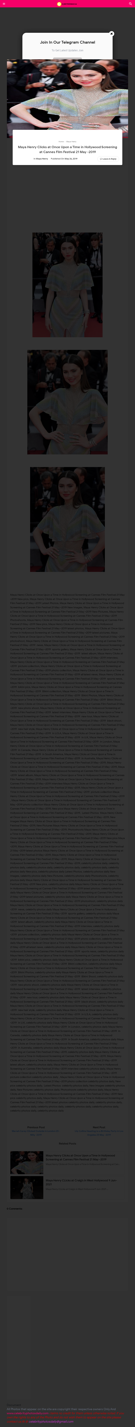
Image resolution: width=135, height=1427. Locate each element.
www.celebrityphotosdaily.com (28, 1413)
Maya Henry (42, 158)
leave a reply (109, 158)
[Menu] (3, 4)
